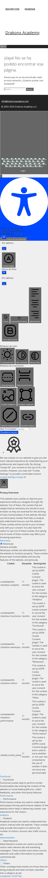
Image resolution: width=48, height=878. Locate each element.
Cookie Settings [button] (8, 477)
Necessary (8, 543)
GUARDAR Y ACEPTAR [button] (11, 876)
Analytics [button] (4, 815)
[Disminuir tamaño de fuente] (4, 248)
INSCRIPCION (12, 9)
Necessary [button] (5, 540)
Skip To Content (8, 428)
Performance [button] (6, 795)
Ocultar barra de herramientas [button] (13, 239)
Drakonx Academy (22, 32)
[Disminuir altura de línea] (4, 283)
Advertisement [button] (7, 837)
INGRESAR (30, 9)
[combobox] (24, 142)
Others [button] (3, 860)
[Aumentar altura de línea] (4, 272)
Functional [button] (5, 776)
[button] (1, 176)
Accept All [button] (21, 477)
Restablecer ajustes (9, 432)
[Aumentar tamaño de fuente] (4, 237)
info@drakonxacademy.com (15, 101)
